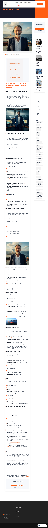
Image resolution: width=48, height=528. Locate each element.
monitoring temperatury (39, 154)
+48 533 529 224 (6, 517)
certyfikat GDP (38, 130)
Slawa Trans (9, 446)
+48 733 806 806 (21, 485)
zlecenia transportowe (39, 194)
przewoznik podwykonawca (40, 158)
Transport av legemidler (19, 507)
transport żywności (39, 189)
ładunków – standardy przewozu (15, 442)
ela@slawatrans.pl (7, 514)
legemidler (38, 140)
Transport (25, 2)
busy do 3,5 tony (39, 127)
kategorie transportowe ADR (39, 147)
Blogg (15, 5)
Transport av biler (18, 516)
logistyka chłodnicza (39, 152)
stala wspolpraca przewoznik (39, 165)
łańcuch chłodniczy (39, 196)
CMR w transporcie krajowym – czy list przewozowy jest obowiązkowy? (39, 47)
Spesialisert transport (18, 508)
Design (38, 137)
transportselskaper (26, 476)
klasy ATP (38, 149)
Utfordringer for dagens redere (14, 72)
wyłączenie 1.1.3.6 (39, 192)
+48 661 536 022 (6, 508)
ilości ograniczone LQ (39, 143)
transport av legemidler (39, 179)
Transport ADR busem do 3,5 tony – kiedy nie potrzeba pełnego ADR (39, 52)
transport (8, 178)
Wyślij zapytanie (14, 485)
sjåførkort (38, 145)
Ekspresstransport (18, 511)
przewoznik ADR (39, 156)
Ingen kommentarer (16, 54)
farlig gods (38, 171)
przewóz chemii (39, 162)
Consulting (38, 135)
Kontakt (29, 2)
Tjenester (21, 2)
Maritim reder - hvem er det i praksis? (15, 63)
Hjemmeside (16, 2)
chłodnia (38, 132)
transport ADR (38, 176)
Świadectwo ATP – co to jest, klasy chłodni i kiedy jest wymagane (39, 76)
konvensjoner (25, 183)
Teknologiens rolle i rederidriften (14, 74)
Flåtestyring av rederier (13, 69)
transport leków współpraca (39, 184)
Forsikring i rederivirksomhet (13, 71)
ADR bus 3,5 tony (39, 122)
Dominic (11, 54)
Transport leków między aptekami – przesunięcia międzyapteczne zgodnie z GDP (39, 88)
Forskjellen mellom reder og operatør (15, 66)
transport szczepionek (39, 186)
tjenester (17, 140)
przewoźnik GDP (39, 160)
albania (38, 124)
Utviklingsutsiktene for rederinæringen (15, 75)
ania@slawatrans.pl (7, 518)
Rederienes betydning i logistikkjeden (15, 77)
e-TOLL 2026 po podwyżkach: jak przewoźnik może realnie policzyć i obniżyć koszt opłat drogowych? (39, 64)
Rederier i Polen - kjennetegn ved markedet (16, 68)
